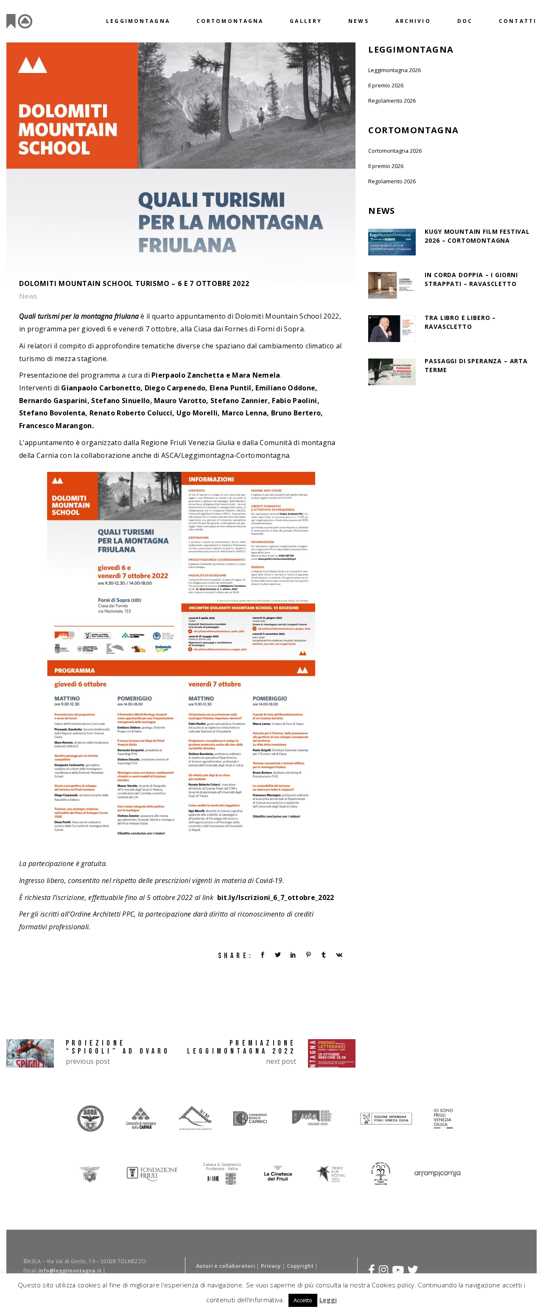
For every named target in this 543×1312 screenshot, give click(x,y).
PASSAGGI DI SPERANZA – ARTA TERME (476, 365)
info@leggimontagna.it (69, 1270)
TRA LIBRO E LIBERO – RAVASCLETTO (460, 322)
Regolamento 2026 (392, 100)
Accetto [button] (303, 1300)
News (28, 296)
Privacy (271, 1266)
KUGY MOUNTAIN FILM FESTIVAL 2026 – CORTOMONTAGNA (477, 235)
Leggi (328, 1299)
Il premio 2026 (385, 85)
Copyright (300, 1266)
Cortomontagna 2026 (395, 150)
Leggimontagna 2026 (394, 70)
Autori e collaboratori (225, 1266)
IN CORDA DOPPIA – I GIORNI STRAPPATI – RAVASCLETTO (471, 279)
